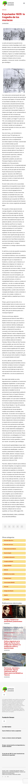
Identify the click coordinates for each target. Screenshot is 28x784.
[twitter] (5, 776)
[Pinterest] (17, 526)
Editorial (4, 9)
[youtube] (7, 776)
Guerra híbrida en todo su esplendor (11, 730)
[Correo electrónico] (21, 526)
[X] (9, 526)
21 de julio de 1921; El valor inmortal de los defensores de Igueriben (13, 754)
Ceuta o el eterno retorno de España (11, 738)
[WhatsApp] (13, 526)
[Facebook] (5, 526)
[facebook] (2, 776)
